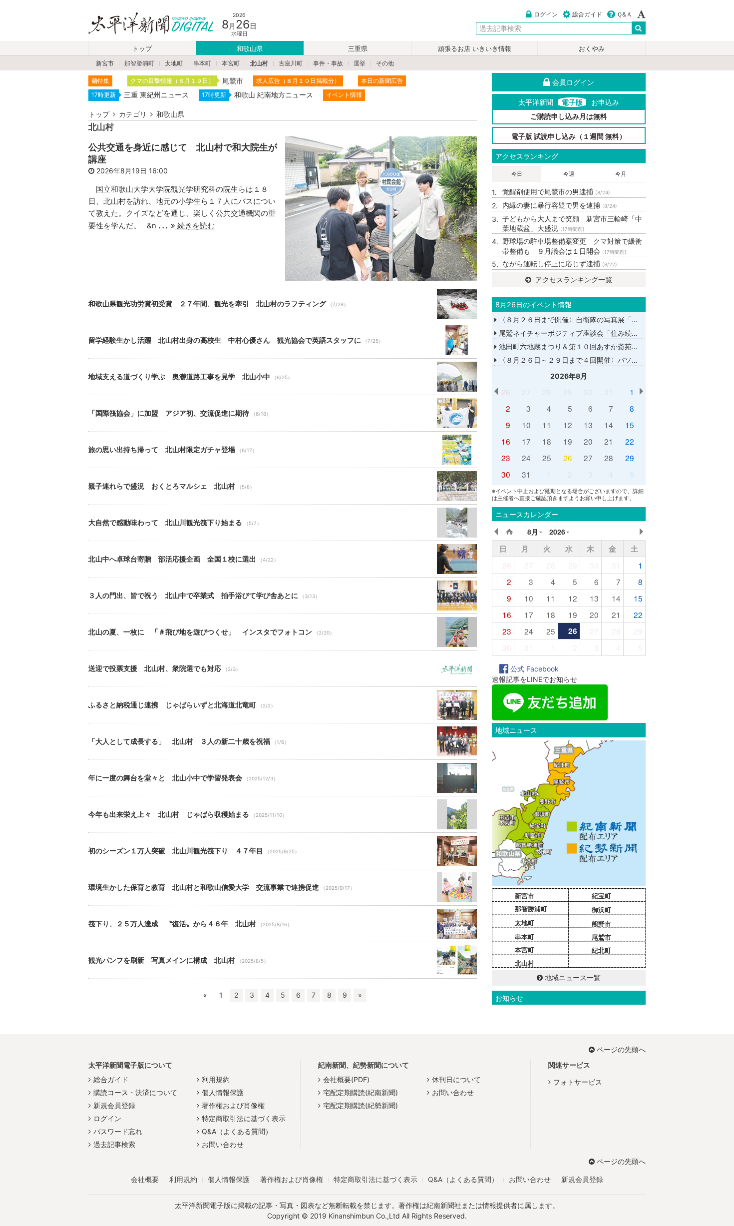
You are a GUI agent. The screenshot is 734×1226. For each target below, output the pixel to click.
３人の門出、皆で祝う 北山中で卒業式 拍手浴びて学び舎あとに (282, 595)
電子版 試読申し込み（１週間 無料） (568, 136)
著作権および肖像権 (233, 1105)
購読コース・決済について (135, 1092)
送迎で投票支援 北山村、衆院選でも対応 (282, 668)
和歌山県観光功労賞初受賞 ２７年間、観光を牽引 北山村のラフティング (282, 304)
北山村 (259, 63)
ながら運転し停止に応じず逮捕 (559, 263)
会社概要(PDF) (346, 1079)
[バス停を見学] (381, 207)
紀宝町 (601, 896)
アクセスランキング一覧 (572, 279)
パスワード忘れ (117, 1131)
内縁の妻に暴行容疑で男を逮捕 (559, 205)
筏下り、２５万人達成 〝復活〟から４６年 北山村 (282, 924)
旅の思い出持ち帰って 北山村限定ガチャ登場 (282, 450)
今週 (568, 173)
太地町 (174, 63)
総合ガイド (587, 14)
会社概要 (145, 1179)
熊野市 (601, 924)
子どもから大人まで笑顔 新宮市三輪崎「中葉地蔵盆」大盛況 (572, 223)
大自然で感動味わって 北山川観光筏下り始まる (282, 523)
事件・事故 (328, 63)
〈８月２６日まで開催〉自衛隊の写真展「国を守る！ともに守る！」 (606, 319)
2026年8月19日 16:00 (132, 170)
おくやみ (592, 48)
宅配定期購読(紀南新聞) (360, 1092)
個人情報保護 (223, 1092)
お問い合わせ (223, 1144)
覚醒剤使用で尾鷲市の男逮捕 (556, 191)
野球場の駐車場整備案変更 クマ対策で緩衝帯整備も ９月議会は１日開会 (572, 246)
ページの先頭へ (621, 1049)
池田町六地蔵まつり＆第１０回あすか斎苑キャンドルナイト (592, 346)
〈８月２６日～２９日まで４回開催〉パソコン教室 (578, 360)
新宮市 (105, 63)
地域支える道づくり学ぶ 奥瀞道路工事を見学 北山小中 (282, 377)
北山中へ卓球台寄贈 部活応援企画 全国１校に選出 (282, 559)
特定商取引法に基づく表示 (244, 1118)
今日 (516, 173)
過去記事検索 (114, 1144)
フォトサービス (577, 1082)
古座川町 (291, 63)
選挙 (360, 63)
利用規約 (216, 1079)
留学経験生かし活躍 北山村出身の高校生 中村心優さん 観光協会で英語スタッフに (282, 340)
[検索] (639, 27)
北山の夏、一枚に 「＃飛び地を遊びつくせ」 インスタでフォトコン (282, 632)
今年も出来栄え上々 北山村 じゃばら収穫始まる (282, 814)
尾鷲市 (601, 937)
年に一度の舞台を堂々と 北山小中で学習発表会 (282, 778)
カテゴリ (133, 114)
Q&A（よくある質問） (237, 1131)
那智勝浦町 (139, 63)
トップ (142, 48)
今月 (620, 173)
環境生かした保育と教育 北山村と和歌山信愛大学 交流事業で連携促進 (282, 887)
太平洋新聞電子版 (143, 24)
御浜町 (601, 910)
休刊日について (456, 1079)
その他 (385, 63)
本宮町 (231, 63)
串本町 (202, 63)
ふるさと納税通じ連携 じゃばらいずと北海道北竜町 (282, 705)
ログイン (546, 14)
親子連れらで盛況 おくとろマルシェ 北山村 (282, 486)
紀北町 (601, 950)
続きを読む (195, 225)
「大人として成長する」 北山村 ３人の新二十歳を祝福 (282, 741)
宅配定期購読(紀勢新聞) (360, 1105)
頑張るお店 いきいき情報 (474, 48)
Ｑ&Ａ (624, 14)
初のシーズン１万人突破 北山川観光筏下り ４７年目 (282, 851)
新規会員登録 (114, 1105)
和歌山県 (250, 48)
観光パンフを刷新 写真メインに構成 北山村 (282, 960)
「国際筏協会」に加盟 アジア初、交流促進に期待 (282, 413)
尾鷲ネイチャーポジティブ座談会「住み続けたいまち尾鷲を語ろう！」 (610, 333)
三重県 (357, 48)
